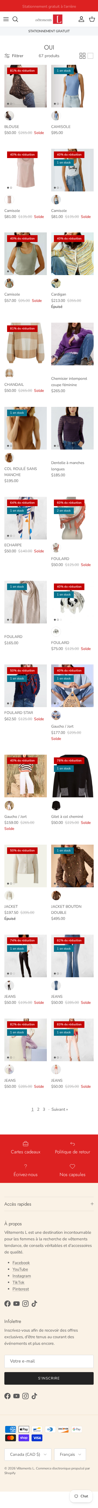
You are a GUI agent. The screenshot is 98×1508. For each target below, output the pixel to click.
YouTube (20, 1269)
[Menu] (6, 19)
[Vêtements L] (49, 19)
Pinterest (21, 1289)
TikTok (18, 1282)
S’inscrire (49, 1378)
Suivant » (59, 1109)
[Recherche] (18, 19)
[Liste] (90, 55)
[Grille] (82, 55)
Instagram (22, 1276)
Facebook (21, 1262)
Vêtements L (25, 1468)
